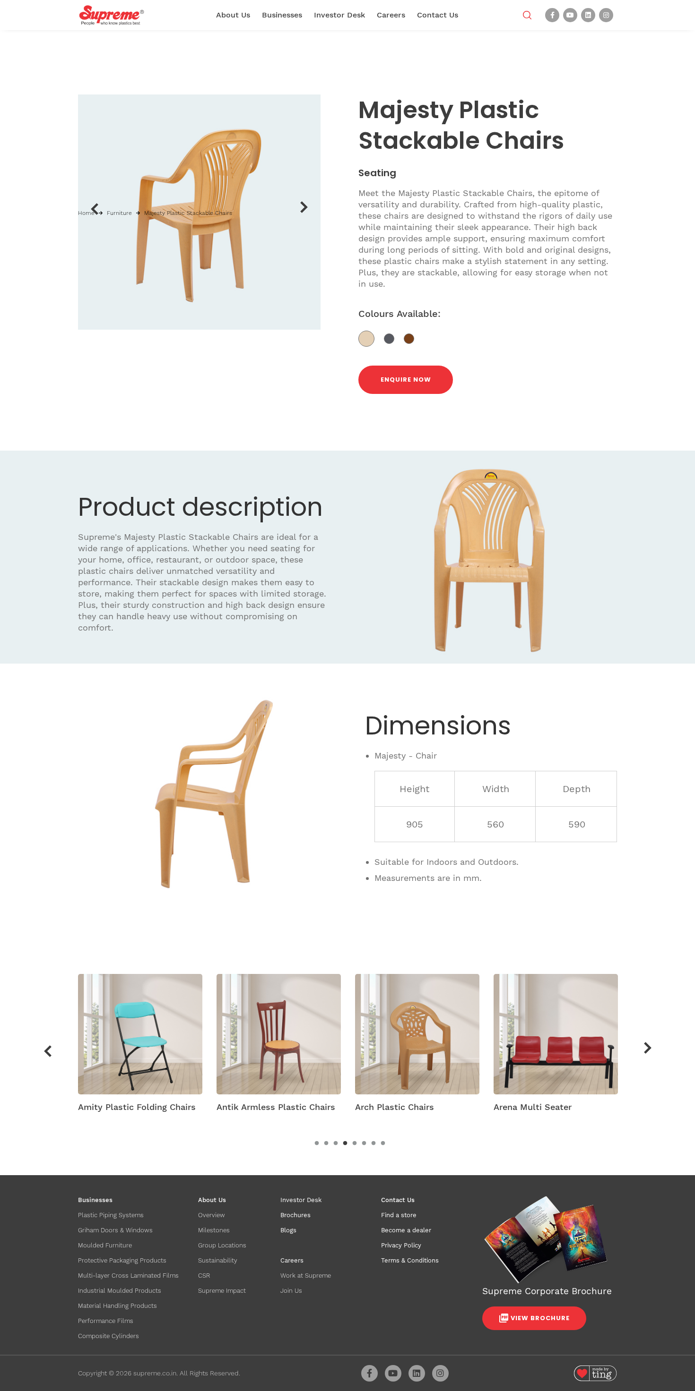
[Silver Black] (394, 337)
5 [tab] (354, 1143)
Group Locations (222, 1245)
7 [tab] (373, 1143)
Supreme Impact (222, 1290)
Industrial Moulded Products (119, 1290)
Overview (211, 1215)
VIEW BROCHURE (540, 1318)
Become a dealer (406, 1230)
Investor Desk (339, 14)
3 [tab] (335, 1143)
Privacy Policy (401, 1245)
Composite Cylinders (108, 1336)
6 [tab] (364, 1143)
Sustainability (217, 1260)
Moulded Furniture (105, 1245)
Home (86, 213)
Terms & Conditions (410, 1260)
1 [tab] (316, 1143)
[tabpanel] (140, 1046)
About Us (233, 14)
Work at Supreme (305, 1275)
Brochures (295, 1215)
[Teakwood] (412, 337)
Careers (391, 14)
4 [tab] (345, 1143)
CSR (204, 1275)
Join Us (291, 1290)
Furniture (119, 213)
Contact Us (437, 14)
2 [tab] (326, 1143)
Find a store (399, 1215)
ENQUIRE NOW (406, 379)
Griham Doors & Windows (115, 1230)
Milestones (214, 1230)
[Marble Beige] (371, 337)
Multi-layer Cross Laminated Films (128, 1275)
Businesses (282, 14)
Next (304, 207)
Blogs (288, 1230)
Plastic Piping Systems (111, 1215)
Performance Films (105, 1320)
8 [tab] (383, 1143)
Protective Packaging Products (122, 1260)
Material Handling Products (117, 1305)
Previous (94, 209)
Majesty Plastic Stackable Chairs (188, 213)
